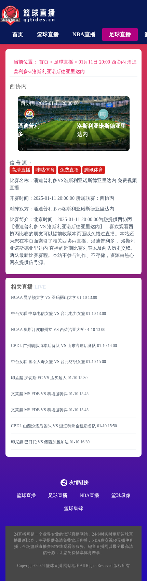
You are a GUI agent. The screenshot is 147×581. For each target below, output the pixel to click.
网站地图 (71, 565)
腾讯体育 (93, 169)
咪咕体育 (45, 169)
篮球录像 (121, 495)
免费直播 (69, 169)
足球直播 (120, 34)
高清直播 (20, 169)
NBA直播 (83, 34)
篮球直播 (48, 34)
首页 (17, 34)
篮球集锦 (73, 508)
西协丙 (107, 198)
